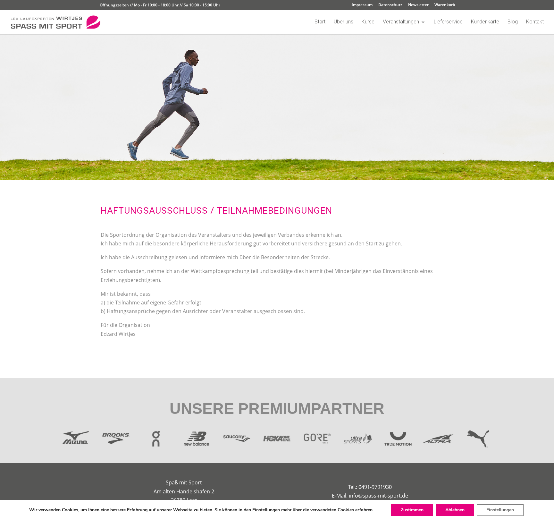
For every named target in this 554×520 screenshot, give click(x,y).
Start (320, 22)
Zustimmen (412, 510)
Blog (513, 22)
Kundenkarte (485, 22)
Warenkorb (444, 5)
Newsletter (418, 5)
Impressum (362, 5)
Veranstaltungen (401, 22)
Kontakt (535, 22)
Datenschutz (390, 5)
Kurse (368, 22)
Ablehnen (455, 510)
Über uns (343, 22)
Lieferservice (448, 22)
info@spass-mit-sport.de (378, 495)
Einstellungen (266, 510)
